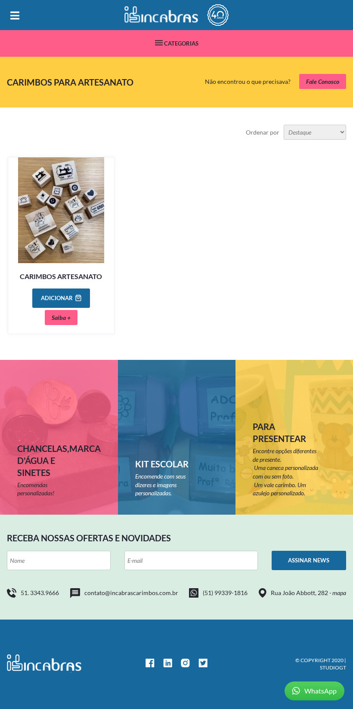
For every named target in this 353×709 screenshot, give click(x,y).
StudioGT (333, 667)
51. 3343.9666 (40, 592)
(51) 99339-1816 (225, 592)
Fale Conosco (322, 81)
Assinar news (308, 560)
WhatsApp (320, 691)
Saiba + (61, 317)
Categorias (180, 43)
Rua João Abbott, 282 (308, 592)
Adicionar (57, 298)
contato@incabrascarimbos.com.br (131, 592)
